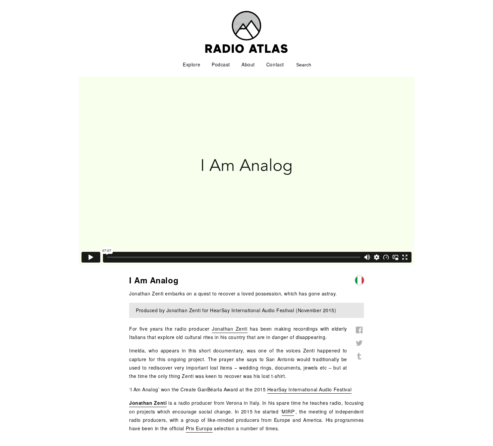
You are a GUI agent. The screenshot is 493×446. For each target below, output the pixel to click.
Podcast (221, 64)
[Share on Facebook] (359, 333)
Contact (275, 64)
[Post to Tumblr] (359, 360)
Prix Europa (199, 428)
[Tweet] (359, 346)
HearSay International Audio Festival (309, 389)
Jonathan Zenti (230, 328)
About (248, 64)
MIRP (288, 411)
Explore (191, 64)
